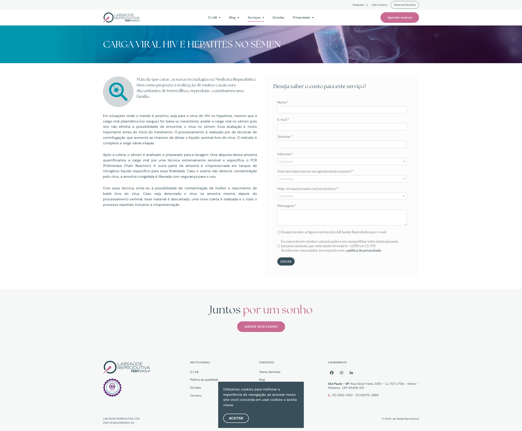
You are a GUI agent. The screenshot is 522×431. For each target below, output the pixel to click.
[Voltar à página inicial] (121, 17)
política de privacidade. (364, 250)
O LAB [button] (212, 17)
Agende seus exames (261, 327)
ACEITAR (236, 418)
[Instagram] (341, 373)
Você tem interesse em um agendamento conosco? (315, 171)
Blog (262, 379)
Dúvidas (278, 17)
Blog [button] (232, 17)
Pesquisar (358, 5)
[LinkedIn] (351, 373)
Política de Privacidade (252, 405)
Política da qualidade (204, 379)
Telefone (284, 137)
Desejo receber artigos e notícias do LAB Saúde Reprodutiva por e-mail (333, 232)
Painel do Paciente (405, 5)
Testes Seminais (269, 372)
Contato (195, 395)
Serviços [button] (254, 17)
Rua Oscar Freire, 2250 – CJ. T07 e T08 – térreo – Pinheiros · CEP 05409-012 (373, 386)
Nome (283, 102)
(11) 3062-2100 (342, 395)
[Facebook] (332, 373)
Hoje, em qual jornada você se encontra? (308, 188)
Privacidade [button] (301, 17)
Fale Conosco (379, 5)
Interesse (285, 154)
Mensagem (286, 206)
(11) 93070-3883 (367, 395)
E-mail (283, 119)
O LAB (194, 372)
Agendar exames (399, 17)
